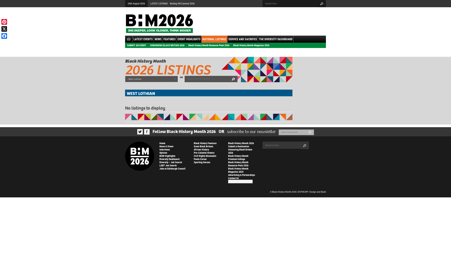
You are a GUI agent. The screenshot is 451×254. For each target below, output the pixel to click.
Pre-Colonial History (204, 152)
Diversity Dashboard (169, 159)
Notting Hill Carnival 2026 (182, 3)
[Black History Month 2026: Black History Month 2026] (159, 23)
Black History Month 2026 (241, 143)
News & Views (166, 146)
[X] (4, 28)
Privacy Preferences (240, 181)
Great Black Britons (203, 146)
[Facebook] (4, 36)
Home (162, 143)
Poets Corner (200, 159)
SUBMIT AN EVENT (136, 45)
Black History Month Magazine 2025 (238, 170)
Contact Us (233, 178)
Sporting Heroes (202, 162)
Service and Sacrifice (242, 39)
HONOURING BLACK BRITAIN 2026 (167, 45)
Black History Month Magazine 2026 (251, 45)
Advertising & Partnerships (241, 175)
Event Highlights (189, 39)
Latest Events (143, 39)
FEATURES (169, 39)
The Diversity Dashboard (275, 39)
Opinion (163, 152)
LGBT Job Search (168, 165)
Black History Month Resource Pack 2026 (208, 45)
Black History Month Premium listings (238, 157)
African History (201, 149)
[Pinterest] (4, 21)
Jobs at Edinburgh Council (172, 168)
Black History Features (205, 143)
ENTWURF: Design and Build (312, 192)
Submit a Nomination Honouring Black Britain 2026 (240, 149)
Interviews (164, 149)
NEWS (158, 39)
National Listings (214, 39)
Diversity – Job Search (170, 162)
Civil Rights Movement (205, 156)
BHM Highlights (167, 156)
